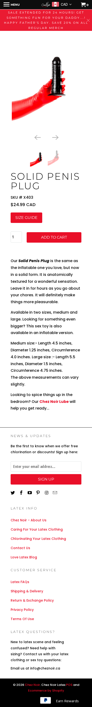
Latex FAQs (20, 582)
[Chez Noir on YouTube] (30, 493)
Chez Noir (32, 685)
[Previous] (37, 137)
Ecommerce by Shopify (46, 690)
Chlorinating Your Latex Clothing (38, 538)
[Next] (55, 137)
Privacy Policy (22, 609)
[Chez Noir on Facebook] (21, 493)
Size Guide (26, 217)
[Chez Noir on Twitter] (13, 493)
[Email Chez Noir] (55, 493)
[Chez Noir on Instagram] (47, 493)
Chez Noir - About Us (28, 520)
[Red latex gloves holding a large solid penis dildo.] (46, 80)
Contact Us (20, 548)
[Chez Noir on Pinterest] (38, 493)
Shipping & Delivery (27, 591)
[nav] (12, 4)
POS (69, 685)
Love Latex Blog (24, 557)
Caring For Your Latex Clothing (37, 529)
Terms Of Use (22, 619)
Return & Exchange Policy (32, 600)
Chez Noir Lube (54, 401)
